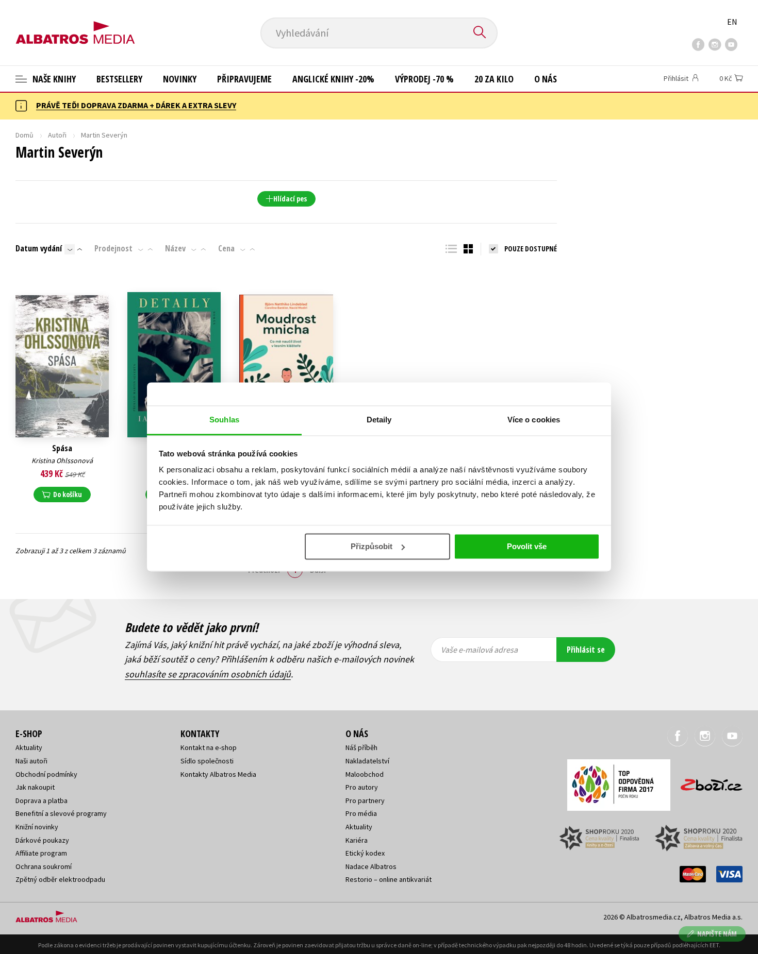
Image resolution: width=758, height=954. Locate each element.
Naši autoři (31, 760)
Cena (226, 248)
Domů (24, 135)
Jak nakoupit (35, 787)
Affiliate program (41, 853)
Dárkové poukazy (42, 840)
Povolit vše (527, 546)
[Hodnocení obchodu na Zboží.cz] (706, 782)
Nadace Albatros (371, 866)
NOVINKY (179, 79)
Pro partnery (365, 800)
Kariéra (356, 840)
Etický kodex (365, 853)
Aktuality (28, 747)
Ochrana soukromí (43, 866)
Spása (62, 448)
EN (732, 21)
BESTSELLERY (119, 79)
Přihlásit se (586, 649)
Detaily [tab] (379, 419)
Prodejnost (113, 248)
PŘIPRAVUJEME (244, 79)
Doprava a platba (41, 800)
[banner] (75, 24)
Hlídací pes (290, 198)
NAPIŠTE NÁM (717, 934)
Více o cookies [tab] (533, 419)
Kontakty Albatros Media (218, 774)
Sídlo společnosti (207, 760)
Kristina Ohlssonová (62, 460)
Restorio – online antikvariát (388, 879)
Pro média (361, 813)
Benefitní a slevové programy (61, 813)
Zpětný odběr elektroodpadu (60, 879)
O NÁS (545, 79)
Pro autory (361, 787)
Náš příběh (361, 747)
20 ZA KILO (494, 79)
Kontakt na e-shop (208, 747)
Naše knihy (53, 79)
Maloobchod (364, 774)
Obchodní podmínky (46, 774)
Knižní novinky (36, 826)
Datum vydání (38, 248)
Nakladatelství (367, 760)
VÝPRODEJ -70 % (424, 79)
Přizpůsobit (371, 546)
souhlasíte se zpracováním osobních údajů (208, 674)
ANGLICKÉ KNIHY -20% (333, 79)
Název (175, 248)
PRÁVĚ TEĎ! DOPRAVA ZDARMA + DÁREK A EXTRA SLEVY (136, 105)
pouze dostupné (530, 248)
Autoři (57, 135)
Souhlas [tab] (224, 419)
